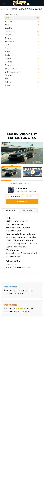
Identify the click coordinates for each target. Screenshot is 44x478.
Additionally (28, 210)
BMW (14, 264)
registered (20, 308)
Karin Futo (26, 267)
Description (10, 210)
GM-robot (21, 189)
